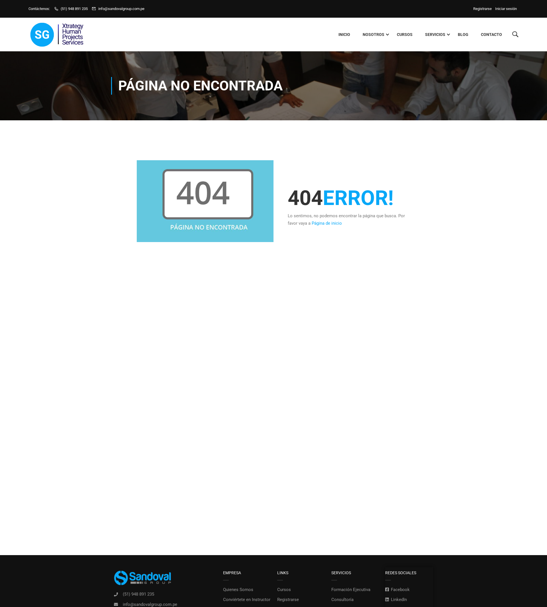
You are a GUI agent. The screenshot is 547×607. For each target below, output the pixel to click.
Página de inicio (327, 223)
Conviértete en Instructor (246, 599)
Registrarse (483, 9)
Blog (463, 34)
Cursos (405, 34)
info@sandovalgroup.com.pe (121, 9)
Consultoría (342, 599)
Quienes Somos (238, 589)
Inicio (344, 34)
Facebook (400, 589)
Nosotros (373, 34)
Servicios (435, 34)
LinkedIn (399, 599)
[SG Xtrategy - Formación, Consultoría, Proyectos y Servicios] (56, 34)
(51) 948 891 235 (74, 9)
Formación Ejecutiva (350, 589)
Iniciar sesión (506, 9)
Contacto (491, 34)
